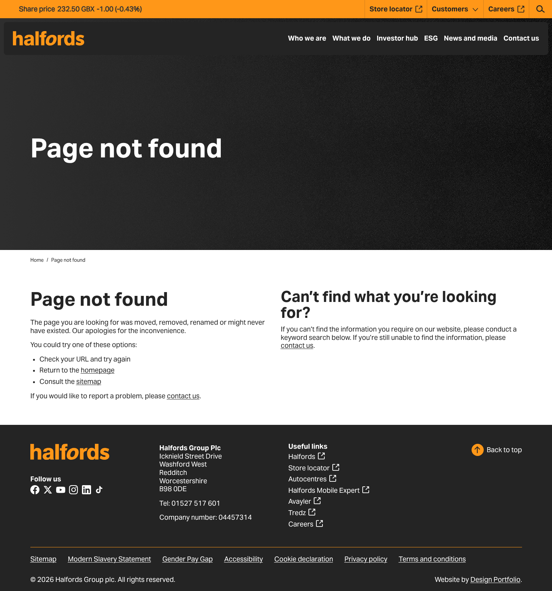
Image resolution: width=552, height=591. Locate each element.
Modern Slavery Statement (109, 559)
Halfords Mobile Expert (324, 490)
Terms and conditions (432, 559)
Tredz (297, 512)
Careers (300, 524)
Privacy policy (365, 559)
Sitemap (43, 559)
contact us (183, 395)
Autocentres (307, 479)
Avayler (299, 501)
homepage (98, 370)
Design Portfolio (495, 579)
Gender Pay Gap (187, 559)
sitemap (88, 381)
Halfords (301, 456)
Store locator (309, 468)
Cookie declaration (303, 559)
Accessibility (243, 559)
